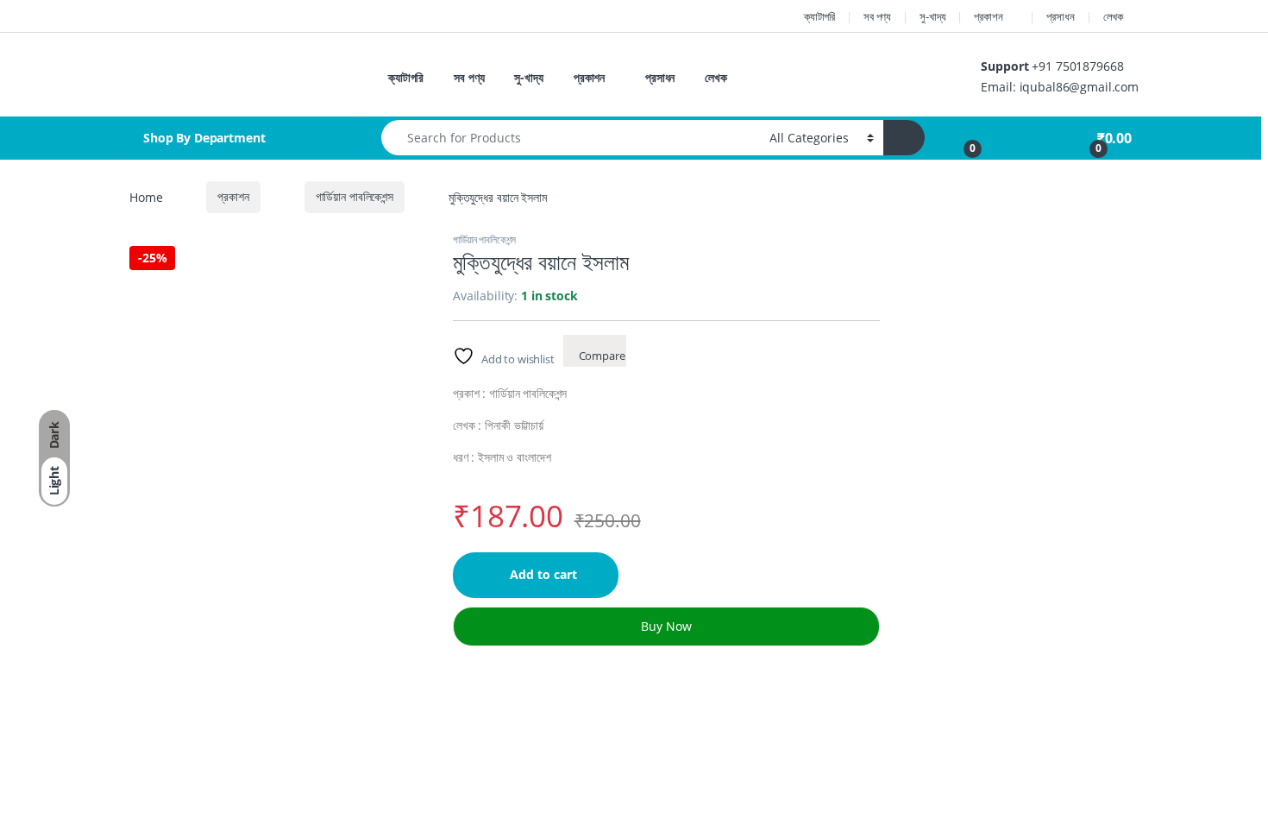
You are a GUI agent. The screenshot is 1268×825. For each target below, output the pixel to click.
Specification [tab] (516, 764)
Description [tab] (388, 764)
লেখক (1113, 16)
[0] (962, 138)
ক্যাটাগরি (819, 16)
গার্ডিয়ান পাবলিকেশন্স (354, 196)
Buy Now (666, 626)
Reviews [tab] (633, 764)
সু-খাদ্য (932, 16)
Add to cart (543, 574)
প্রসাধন (1060, 16)
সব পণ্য (877, 16)
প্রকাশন (988, 16)
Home (145, 196)
